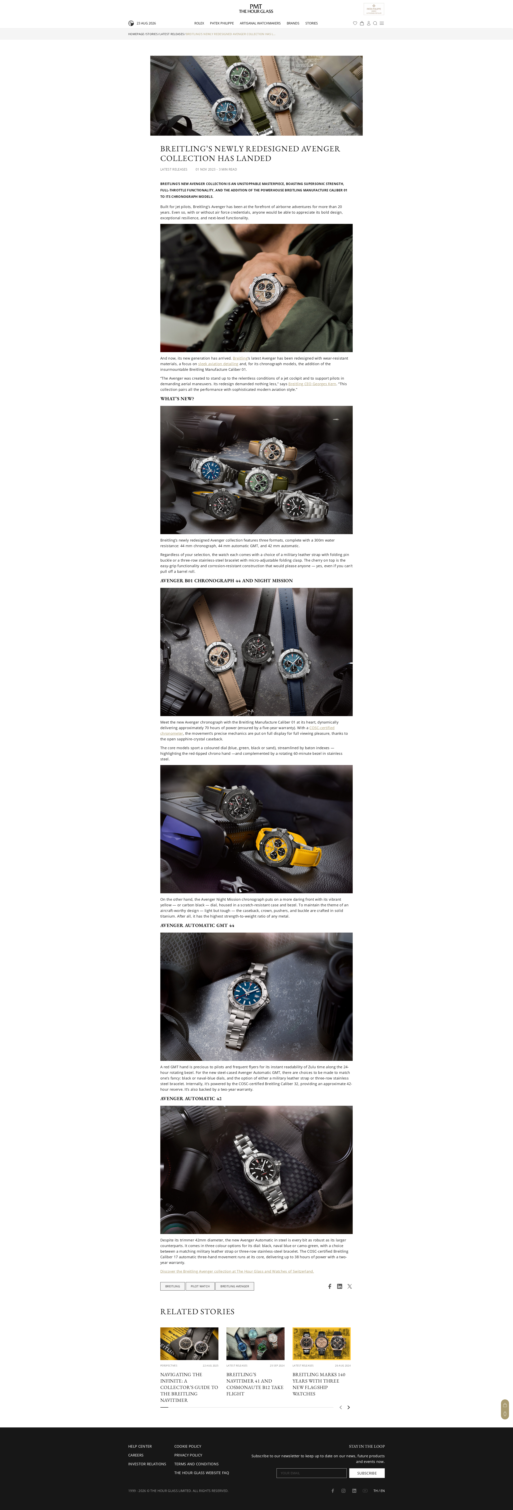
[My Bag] (505, 1405)
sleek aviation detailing (218, 363)
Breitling (240, 358)
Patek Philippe (222, 23)
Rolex (199, 23)
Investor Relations (147, 1463)
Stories (311, 23)
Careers (135, 1455)
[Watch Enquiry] (505, 1413)
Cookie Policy (187, 1446)
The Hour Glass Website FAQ (201, 1472)
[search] (375, 23)
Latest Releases (172, 34)
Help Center (140, 1446)
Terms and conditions (196, 1463)
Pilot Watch (200, 1286)
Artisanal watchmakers (260, 23)
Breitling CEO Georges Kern (312, 383)
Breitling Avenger (234, 1286)
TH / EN (379, 1491)
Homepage (136, 34)
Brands (293, 23)
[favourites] (355, 23)
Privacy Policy (188, 1455)
